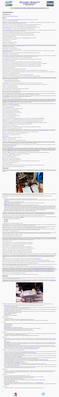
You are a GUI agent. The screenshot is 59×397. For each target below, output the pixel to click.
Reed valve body (6, 305)
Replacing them (8, 361)
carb (26, 19)
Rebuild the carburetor (7, 323)
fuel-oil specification (28, 74)
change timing (53, 99)
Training (43, 8)
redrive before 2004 (17, 19)
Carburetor (4, 22)
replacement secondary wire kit (43, 359)
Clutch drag (6, 315)
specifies (12, 129)
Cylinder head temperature (6, 50)
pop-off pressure (8, 28)
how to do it (23, 351)
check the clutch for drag (42, 261)
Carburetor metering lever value (7, 27)
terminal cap (37, 149)
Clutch (5, 375)
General (3, 16)
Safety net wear (4, 137)
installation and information (10, 146)
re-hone (41, 379)
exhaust (22, 19)
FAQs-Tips (25, 8)
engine (11, 19)
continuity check (12, 359)
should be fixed (52, 342)
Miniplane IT (22, 216)
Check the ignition (6, 327)
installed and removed (18, 118)
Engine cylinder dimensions (6, 59)
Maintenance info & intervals (14, 16)
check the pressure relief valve (33, 348)
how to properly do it (15, 104)
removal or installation (38, 258)
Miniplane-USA (35, 77)
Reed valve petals (6, 383)
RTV (35, 309)
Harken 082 (10, 159)
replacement (17, 362)
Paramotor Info (36, 8)
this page (11, 281)
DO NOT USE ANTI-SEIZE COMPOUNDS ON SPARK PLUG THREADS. (41, 268)
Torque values (7, 16)
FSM (54, 338)
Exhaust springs (6, 201)
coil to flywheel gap (7, 95)
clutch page (6, 354)
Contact (22, 8)
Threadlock (4, 212)
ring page (18, 363)
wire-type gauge (14, 145)
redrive (13, 19)
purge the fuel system (23, 277)
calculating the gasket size (21, 45)
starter (24, 19)
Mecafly (30, 19)
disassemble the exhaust (47, 357)
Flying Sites (29, 8)
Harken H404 (11, 153)
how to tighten (21, 245)
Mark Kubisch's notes (40, 382)
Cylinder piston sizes (5, 52)
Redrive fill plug (4, 126)
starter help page (10, 345)
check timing (48, 99)
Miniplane (45, 63)
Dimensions (4, 54)
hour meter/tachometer (52, 280)
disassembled (44, 130)
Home (16, 8)
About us (19, 8)
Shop (40, 8)
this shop (6, 356)
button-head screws (10, 204)
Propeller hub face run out (6, 119)
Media (33, 8)
